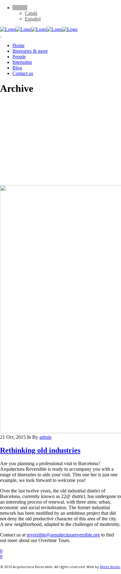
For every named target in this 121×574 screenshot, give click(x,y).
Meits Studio (110, 566)
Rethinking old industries (40, 450)
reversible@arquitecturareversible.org (63, 534)
